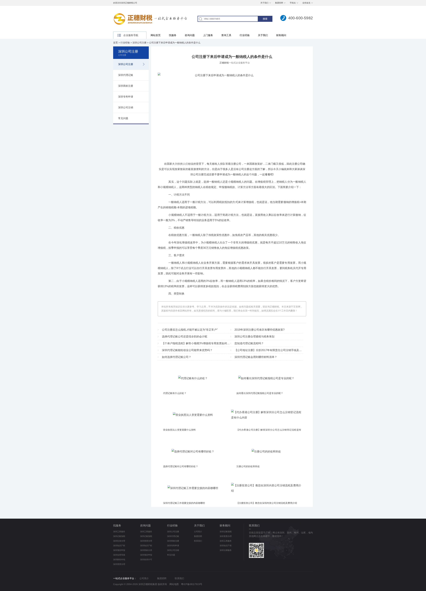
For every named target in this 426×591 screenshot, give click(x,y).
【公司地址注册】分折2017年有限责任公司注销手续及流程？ (270, 350)
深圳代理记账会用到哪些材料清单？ (255, 357)
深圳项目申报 (119, 550)
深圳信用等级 (119, 555)
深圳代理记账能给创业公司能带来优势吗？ (187, 350)
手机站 (293, 3)
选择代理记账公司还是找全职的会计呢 (184, 336)
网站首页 (156, 35)
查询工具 (226, 35)
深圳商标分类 (146, 550)
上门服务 (208, 35)
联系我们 (198, 541)
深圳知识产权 (119, 545)
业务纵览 (306, 3)
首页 (115, 42)
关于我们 (264, 3)
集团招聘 (279, 3)
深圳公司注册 (139, 42)
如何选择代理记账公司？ (176, 357)
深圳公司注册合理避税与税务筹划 (254, 336)
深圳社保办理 (119, 541)
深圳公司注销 (125, 107)
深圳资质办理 (119, 564)
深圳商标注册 (125, 85)
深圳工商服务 (119, 531)
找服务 (172, 35)
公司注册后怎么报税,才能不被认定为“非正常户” (189, 329)
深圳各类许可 (146, 559)
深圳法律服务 (226, 550)
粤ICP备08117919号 (191, 584)
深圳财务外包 (119, 559)
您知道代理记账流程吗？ (249, 343)
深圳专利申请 (125, 96)
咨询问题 (190, 35)
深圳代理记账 (125, 75)
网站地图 (174, 584)
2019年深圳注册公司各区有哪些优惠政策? (259, 329)
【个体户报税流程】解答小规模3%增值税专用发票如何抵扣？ (198, 343)
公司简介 (198, 531)
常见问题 (123, 118)
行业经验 (245, 35)
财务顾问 (281, 35)
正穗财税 (224, 62)
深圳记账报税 (119, 536)
